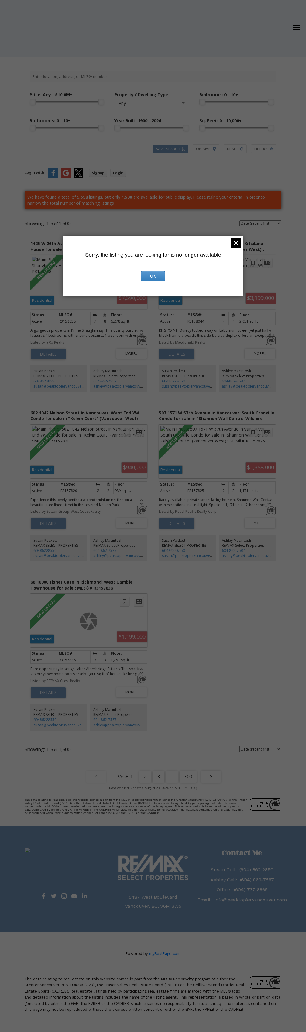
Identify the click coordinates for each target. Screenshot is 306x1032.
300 (188, 776)
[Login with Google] (66, 176)
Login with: (35, 172)
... (172, 776)
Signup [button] (98, 172)
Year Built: (137, 120)
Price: (51, 94)
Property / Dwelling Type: (141, 94)
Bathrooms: (50, 120)
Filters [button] (261, 148)
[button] (43, 896)
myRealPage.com (164, 953)
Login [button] (118, 172)
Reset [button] (232, 148)
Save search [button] (168, 148)
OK (153, 276)
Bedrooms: (218, 94)
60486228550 (44, 381)
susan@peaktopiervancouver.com (62, 386)
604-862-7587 (105, 381)
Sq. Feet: (220, 120)
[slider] (33, 102)
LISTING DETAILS (48, 354)
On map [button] (203, 148)
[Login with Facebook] (53, 176)
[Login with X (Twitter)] (78, 176)
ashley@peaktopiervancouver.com (122, 386)
